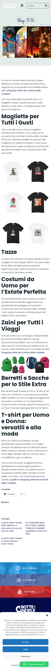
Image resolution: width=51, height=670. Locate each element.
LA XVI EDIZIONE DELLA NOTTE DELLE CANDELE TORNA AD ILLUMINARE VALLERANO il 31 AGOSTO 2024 (36, 528)
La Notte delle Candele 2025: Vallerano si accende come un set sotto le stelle (11, 526)
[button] (47, 615)
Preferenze (25, 656)
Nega (25, 649)
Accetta (25, 642)
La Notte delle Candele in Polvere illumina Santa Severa (11, 541)
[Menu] (22, 5)
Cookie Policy (16, 665)
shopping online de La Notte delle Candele (22, 352)
